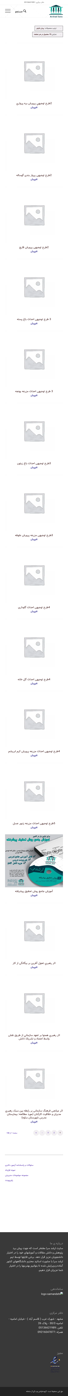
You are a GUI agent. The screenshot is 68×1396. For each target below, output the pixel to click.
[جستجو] (20, 11)
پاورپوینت (9, 1180)
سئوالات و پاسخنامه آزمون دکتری (19, 1165)
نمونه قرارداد (10, 1170)
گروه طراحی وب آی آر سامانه (36, 1391)
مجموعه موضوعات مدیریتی (16, 1175)
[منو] (9, 11)
